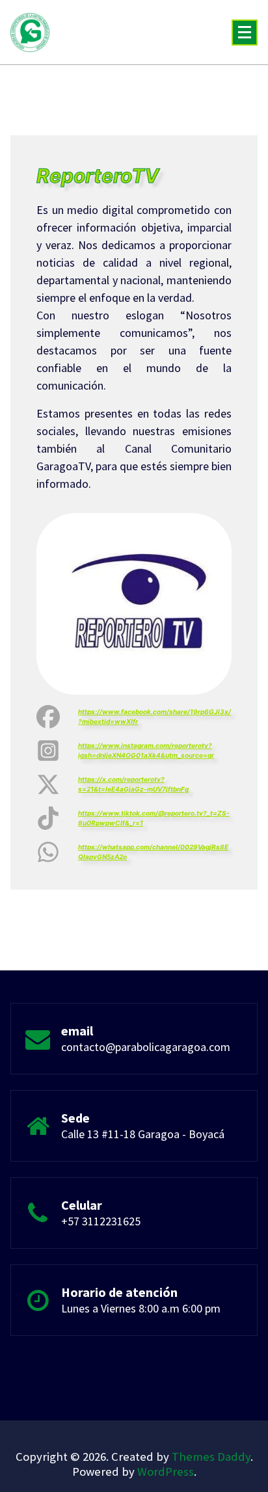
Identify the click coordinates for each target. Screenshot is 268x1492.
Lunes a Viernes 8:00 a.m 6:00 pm (141, 1308)
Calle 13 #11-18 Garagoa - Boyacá (142, 1133)
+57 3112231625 (101, 1221)
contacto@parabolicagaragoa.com (145, 1046)
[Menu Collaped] (245, 33)
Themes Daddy (211, 1456)
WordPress (165, 1471)
